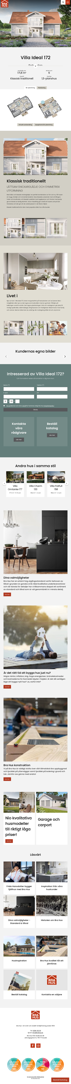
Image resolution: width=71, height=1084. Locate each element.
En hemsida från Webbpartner (35, 1077)
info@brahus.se (37, 1033)
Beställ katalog (60, 1080)
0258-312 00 (37, 1031)
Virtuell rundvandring (25, 125)
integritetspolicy (49, 406)
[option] (14, 228)
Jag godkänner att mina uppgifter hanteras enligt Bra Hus (30, 406)
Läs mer (19, 440)
